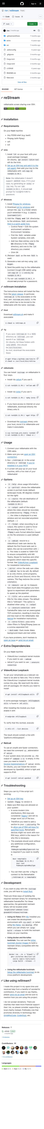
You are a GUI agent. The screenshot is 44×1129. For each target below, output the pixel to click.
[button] (37, 322)
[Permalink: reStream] (2, 97)
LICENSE (10, 68)
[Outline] (41, 89)
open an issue (9, 640)
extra (8, 40)
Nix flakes (16, 925)
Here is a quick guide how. (18, 224)
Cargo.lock (11, 59)
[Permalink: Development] (2, 882)
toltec (18, 392)
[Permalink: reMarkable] (2, 368)
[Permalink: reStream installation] (2, 286)
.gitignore (10, 54)
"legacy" (24, 816)
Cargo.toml (11, 64)
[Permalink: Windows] (2, 199)
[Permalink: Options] (2, 479)
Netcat (10, 618)
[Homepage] (22, 3)
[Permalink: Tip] (2, 329)
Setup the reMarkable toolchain (20, 972)
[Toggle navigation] (3, 3)
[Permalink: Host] (2, 310)
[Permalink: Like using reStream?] (2, 980)
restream (23, 421)
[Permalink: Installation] (2, 119)
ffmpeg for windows (21, 204)
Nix (27, 917)
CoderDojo (21, 1015)
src (8, 45)
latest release (17, 294)
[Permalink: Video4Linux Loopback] (2, 670)
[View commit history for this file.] (39, 30)
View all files (22, 82)
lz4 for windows (23, 207)
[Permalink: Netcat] (2, 743)
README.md (11, 73)
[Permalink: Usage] (2, 442)
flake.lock (10, 78)
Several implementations (14, 764)
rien (6, 10)
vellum (18, 379)
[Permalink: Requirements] (2, 126)
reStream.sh (18, 314)
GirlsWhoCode (10, 1015)
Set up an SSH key (15, 798)
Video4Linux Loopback (28, 562)
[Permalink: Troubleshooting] (2, 785)
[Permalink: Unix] (2, 149)
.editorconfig (11, 50)
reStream (14, 10)
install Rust (27, 891)
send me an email (25, 640)
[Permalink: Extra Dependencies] (2, 645)
